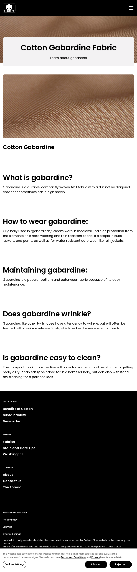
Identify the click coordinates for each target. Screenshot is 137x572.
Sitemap (7, 526)
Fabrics (9, 441)
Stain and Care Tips (19, 448)
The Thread (12, 487)
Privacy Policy (10, 519)
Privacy (95, 557)
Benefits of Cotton (18, 409)
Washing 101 (13, 454)
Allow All (96, 564)
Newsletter (12, 421)
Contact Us (12, 481)
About (8, 474)
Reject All (120, 564)
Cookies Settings (14, 564)
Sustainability (14, 415)
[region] (68, 560)
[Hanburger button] (131, 8)
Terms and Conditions (15, 512)
